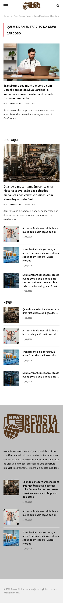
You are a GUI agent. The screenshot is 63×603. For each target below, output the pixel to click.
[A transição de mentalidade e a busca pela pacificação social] (11, 234)
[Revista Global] (31, 5)
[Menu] (6, 6)
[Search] (57, 6)
